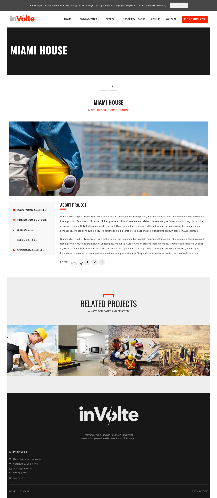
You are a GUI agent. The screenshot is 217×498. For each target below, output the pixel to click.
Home (12, 491)
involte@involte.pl (22, 468)
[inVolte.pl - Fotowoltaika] (22, 19)
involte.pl (18, 478)
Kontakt (24, 491)
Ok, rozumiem (178, 5)
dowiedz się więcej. (156, 5)
